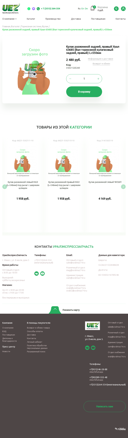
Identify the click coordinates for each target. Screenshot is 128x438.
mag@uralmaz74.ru (75, 270)
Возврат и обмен (101, 63)
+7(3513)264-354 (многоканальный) (43, 261)
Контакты (121, 19)
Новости (6, 351)
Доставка (76, 19)
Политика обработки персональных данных (37, 346)
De (86, 8)
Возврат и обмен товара (38, 328)
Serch (116, 8)
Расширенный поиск (36, 352)
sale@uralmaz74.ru (75, 262)
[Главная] (13, 9)
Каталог (31, 19)
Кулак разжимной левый (59, 184)
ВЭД (4, 331)
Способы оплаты (35, 331)
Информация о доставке (100, 59)
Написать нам (104, 406)
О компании (8, 19)
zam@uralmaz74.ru (75, 278)
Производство (53, 19)
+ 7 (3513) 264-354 (50, 8)
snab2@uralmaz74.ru (76, 290)
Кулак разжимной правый (100, 184)
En (82, 8)
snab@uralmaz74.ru (76, 288)
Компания (7, 323)
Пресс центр (8, 346)
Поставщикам (98, 19)
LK (123, 8)
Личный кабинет (34, 342)
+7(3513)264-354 (97, 384)
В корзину (84, 91)
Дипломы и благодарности (9, 339)
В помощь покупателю (38, 323)
